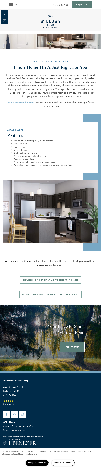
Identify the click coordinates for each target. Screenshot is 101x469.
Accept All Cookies (37, 462)
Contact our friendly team (20, 102)
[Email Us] (4, 20)
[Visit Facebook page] (6, 414)
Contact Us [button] (72, 346)
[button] (82, 4)
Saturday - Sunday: (11, 430)
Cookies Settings (63, 462)
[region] (50, 458)
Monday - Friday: (10, 426)
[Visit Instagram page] (14, 414)
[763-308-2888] (4, 13)
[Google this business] (22, 414)
